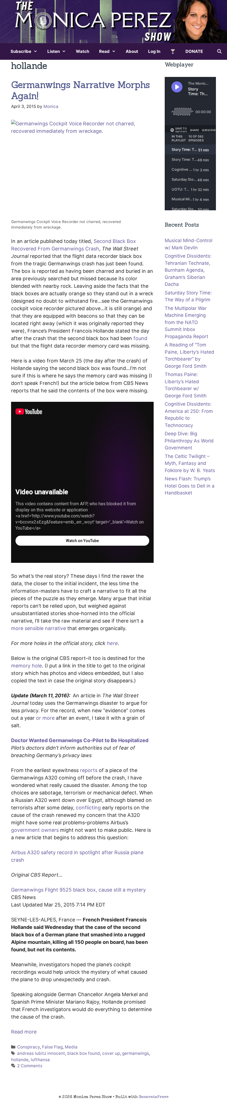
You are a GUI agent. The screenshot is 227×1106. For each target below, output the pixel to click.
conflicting (88, 807)
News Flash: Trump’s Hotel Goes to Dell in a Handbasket (190, 486)
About (132, 51)
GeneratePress (154, 1097)
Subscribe (21, 51)
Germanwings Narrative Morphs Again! (80, 90)
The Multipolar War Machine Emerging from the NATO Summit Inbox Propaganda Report (186, 322)
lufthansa (40, 1059)
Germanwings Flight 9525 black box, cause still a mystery (78, 890)
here (112, 643)
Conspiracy (28, 1047)
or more (45, 718)
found (140, 338)
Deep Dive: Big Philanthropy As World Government (189, 440)
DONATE (194, 51)
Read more (24, 1032)
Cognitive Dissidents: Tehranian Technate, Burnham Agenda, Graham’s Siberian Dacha (188, 270)
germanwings (135, 1053)
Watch (82, 51)
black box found (83, 1053)
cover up (111, 1053)
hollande (20, 1059)
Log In (154, 51)
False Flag (52, 1047)
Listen (53, 51)
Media (71, 1047)
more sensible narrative (38, 628)
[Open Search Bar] (219, 51)
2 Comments (29, 1065)
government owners (35, 830)
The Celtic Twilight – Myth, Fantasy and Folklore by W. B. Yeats (190, 463)
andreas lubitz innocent (41, 1053)
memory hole (26, 666)
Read (104, 51)
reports (88, 770)
